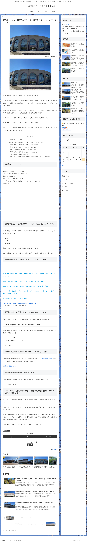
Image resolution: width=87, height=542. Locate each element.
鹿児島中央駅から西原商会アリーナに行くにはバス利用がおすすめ (26, 142)
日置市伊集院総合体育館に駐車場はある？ (20, 154)
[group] (10, 463)
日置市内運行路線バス (10, 366)
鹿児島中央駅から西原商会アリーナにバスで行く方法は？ (24, 144)
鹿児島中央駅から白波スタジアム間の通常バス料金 (23, 149)
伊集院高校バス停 (47, 358)
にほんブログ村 (66, 130)
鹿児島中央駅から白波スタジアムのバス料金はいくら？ (23, 147)
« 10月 (64, 165)
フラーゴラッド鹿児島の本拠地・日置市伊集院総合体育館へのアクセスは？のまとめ (30, 156)
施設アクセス (6, 430)
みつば (68, 24)
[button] (54, 463)
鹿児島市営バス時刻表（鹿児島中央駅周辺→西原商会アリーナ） (22, 303)
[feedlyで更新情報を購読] (28, 444)
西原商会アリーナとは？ (16, 139)
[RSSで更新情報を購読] (31, 444)
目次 (28, 136)
